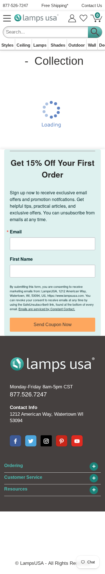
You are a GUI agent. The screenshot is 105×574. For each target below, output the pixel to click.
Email (16, 231)
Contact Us (91, 5)
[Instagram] (46, 440)
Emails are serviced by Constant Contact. (46, 309)
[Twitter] (30, 440)
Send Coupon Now (53, 324)
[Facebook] (15, 440)
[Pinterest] (61, 440)
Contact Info (23, 407)
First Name (21, 259)
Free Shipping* (54, 5)
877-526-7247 (15, 5)
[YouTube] (77, 440)
